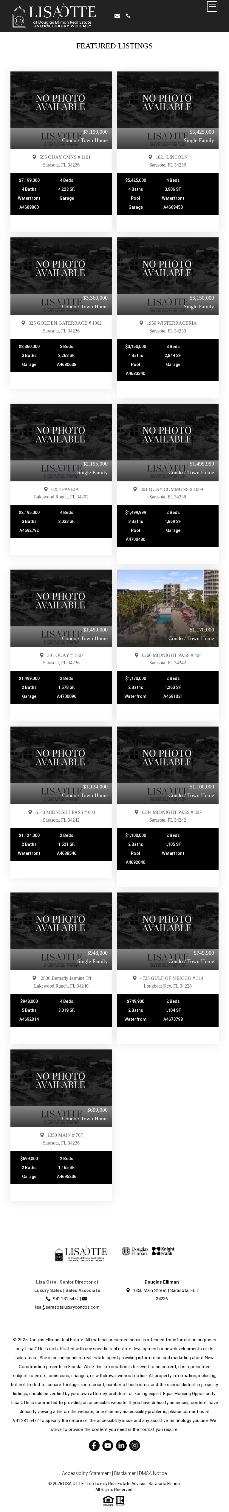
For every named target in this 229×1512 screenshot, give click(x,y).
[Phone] (128, 16)
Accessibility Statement (86, 1473)
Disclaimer (125, 1473)
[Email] (117, 16)
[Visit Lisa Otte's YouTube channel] (107, 1445)
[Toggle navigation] (212, 6)
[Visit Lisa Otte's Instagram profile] (134, 1445)
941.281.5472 (66, 1299)
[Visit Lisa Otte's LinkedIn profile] (121, 1445)
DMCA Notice (153, 1473)
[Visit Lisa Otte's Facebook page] (94, 1445)
